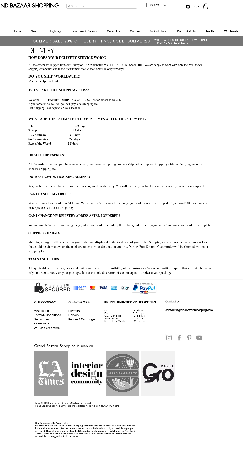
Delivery (73, 314)
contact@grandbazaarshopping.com (189, 310)
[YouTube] (199, 337)
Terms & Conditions (47, 314)
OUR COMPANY (45, 302)
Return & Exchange (81, 319)
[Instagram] (169, 337)
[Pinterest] (189, 337)
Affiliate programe (47, 327)
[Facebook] (179, 337)
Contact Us (42, 323)
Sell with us (41, 319)
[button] (157, 5)
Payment (74, 310)
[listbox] (157, 5)
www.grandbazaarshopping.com (100, 164)
